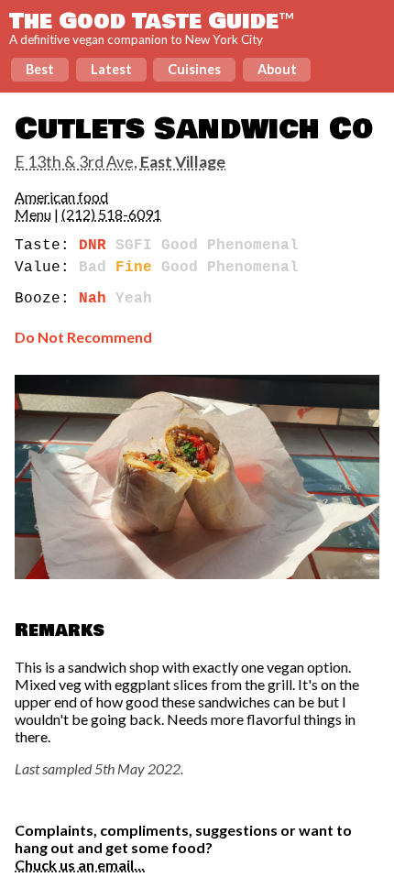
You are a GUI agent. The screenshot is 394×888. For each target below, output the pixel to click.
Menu (33, 214)
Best (40, 69)
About (277, 69)
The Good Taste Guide (151, 21)
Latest (111, 69)
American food (61, 196)
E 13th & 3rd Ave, (120, 161)
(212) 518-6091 (111, 214)
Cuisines (194, 69)
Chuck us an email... (80, 864)
